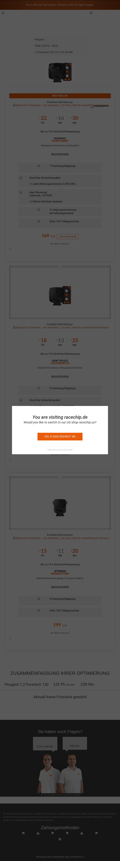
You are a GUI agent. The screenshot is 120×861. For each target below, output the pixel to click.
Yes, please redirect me (59, 436)
